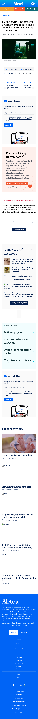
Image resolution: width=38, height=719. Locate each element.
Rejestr (7, 9)
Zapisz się (8, 125)
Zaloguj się (30, 222)
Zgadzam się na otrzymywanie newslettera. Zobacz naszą (19, 119)
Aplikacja (19, 660)
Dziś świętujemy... (14, 332)
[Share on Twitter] (26, 73)
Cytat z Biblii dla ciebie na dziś (17, 351)
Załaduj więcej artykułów (19, 303)
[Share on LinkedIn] (23, 73)
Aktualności (19, 643)
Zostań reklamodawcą (19, 705)
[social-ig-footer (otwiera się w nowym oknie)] (24, 685)
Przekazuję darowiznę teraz (15, 183)
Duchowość (19, 649)
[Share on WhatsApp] (33, 73)
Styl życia (19, 646)
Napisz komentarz (19, 230)
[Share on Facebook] (19, 73)
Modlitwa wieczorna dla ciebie (16, 341)
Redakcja (19, 34)
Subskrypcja (19, 663)
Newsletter (19, 658)
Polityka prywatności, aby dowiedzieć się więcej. (19, 119)
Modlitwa (30, 9)
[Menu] (6, 3)
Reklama (19, 669)
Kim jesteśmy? (19, 698)
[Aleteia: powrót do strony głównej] (19, 4)
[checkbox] (4, 117)
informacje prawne (19, 702)
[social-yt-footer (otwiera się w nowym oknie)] (13, 685)
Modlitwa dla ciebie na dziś (17, 362)
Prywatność (19, 712)
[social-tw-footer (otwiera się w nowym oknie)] (21, 685)
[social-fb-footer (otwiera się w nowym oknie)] (17, 685)
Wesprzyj (18, 9)
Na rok (19, 678)
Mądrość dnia (6, 16)
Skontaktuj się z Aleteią (19, 709)
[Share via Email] (30, 73)
